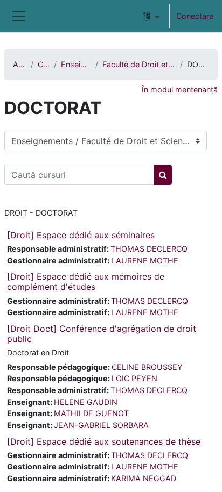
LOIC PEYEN (134, 378)
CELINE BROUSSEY (147, 367)
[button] (151, 16)
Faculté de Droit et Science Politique (139, 64)
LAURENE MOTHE (144, 260)
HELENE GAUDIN (85, 402)
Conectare (194, 15)
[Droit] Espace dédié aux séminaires (81, 235)
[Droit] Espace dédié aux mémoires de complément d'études (85, 281)
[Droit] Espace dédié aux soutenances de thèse (103, 441)
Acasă (19, 64)
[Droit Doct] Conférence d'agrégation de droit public (101, 333)
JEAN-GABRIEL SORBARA (101, 425)
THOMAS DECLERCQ (149, 248)
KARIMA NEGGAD (143, 478)
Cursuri (44, 64)
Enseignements (76, 64)
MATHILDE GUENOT (91, 413)
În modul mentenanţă (180, 89)
